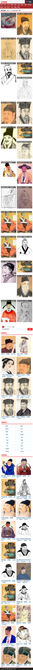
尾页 (13, 327)
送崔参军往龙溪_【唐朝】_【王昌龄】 (8, 301)
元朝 (18, 4)
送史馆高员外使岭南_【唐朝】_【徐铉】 (24, 142)
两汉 (8, 7)
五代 (12, 7)
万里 (8, 443)
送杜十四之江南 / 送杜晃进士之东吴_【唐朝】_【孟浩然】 (23, 276)
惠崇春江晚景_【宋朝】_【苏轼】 (24, 39)
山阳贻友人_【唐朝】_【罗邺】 (7, 163)
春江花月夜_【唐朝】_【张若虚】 (23, 301)
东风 (23, 429)
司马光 (23, 451)
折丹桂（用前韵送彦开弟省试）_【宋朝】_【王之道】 (24, 78)
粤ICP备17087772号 (11, 668)
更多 (18, 7)
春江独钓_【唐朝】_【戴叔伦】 (24, 237)
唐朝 (15, 7)
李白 (23, 437)
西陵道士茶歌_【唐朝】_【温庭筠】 (8, 187)
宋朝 (25, 4)
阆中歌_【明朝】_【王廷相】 (8, 14)
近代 (8, 4)
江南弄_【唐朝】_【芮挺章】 (24, 262)
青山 (8, 437)
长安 (23, 448)
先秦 (5, 7)
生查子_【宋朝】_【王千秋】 (24, 64)
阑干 (23, 446)
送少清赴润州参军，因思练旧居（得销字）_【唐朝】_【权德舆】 (7, 237)
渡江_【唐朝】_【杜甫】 (8, 261)
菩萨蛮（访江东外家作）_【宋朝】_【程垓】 (8, 64)
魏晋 (1, 7)
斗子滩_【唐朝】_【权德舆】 (8, 212)
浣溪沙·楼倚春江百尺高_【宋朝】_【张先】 (7, 128)
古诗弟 (4, 2)
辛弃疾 (9, 451)
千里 (8, 440)
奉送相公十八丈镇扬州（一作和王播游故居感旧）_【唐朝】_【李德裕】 (24, 187)
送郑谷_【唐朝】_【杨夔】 (24, 127)
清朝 (15, 4)
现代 (5, 4)
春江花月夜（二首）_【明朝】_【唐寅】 (8, 39)
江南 (23, 443)
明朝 (22, 4)
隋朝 (12, 4)
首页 (1, 4)
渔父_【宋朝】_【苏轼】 (24, 103)
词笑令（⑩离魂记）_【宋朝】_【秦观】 (8, 103)
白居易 (8, 429)
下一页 (9, 327)
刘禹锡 (9, 448)
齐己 (8, 446)
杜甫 (8, 434)
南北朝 (29, 4)
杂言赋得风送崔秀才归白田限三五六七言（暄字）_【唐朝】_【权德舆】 (24, 212)
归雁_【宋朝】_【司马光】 (24, 14)
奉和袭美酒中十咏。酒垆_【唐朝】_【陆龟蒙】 (24, 163)
